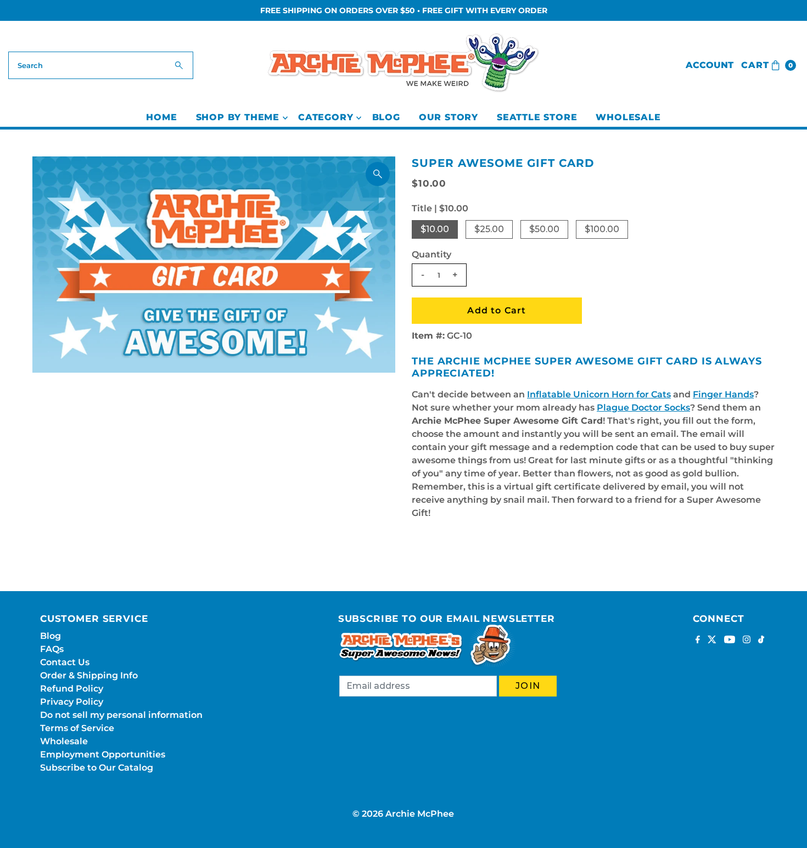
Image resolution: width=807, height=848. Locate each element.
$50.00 (544, 229)
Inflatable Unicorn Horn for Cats (599, 394)
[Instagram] (746, 640)
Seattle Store (537, 117)
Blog (386, 117)
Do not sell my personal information (121, 715)
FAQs (52, 649)
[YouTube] (729, 640)
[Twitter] (712, 640)
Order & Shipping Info (89, 675)
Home (161, 117)
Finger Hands (723, 394)
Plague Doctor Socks (643, 407)
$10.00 (435, 229)
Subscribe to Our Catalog (96, 767)
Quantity (431, 254)
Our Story (448, 117)
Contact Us (64, 662)
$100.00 (602, 229)
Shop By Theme (237, 117)
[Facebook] (698, 640)
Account (709, 65)
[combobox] (101, 65)
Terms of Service (77, 728)
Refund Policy (71, 688)
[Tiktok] (761, 640)
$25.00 (489, 229)
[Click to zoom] (378, 174)
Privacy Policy (71, 702)
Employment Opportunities (102, 754)
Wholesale (628, 117)
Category (325, 117)
